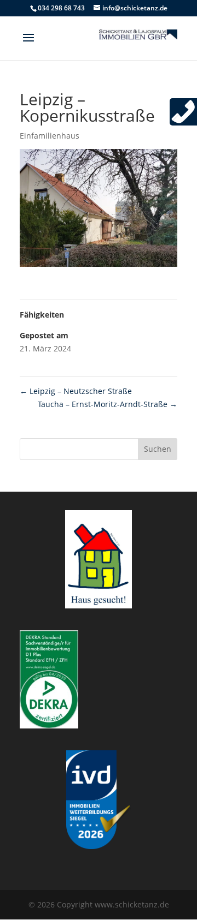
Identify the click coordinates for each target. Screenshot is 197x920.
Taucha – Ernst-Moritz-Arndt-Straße (107, 404)
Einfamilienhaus (49, 135)
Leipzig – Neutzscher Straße (76, 391)
